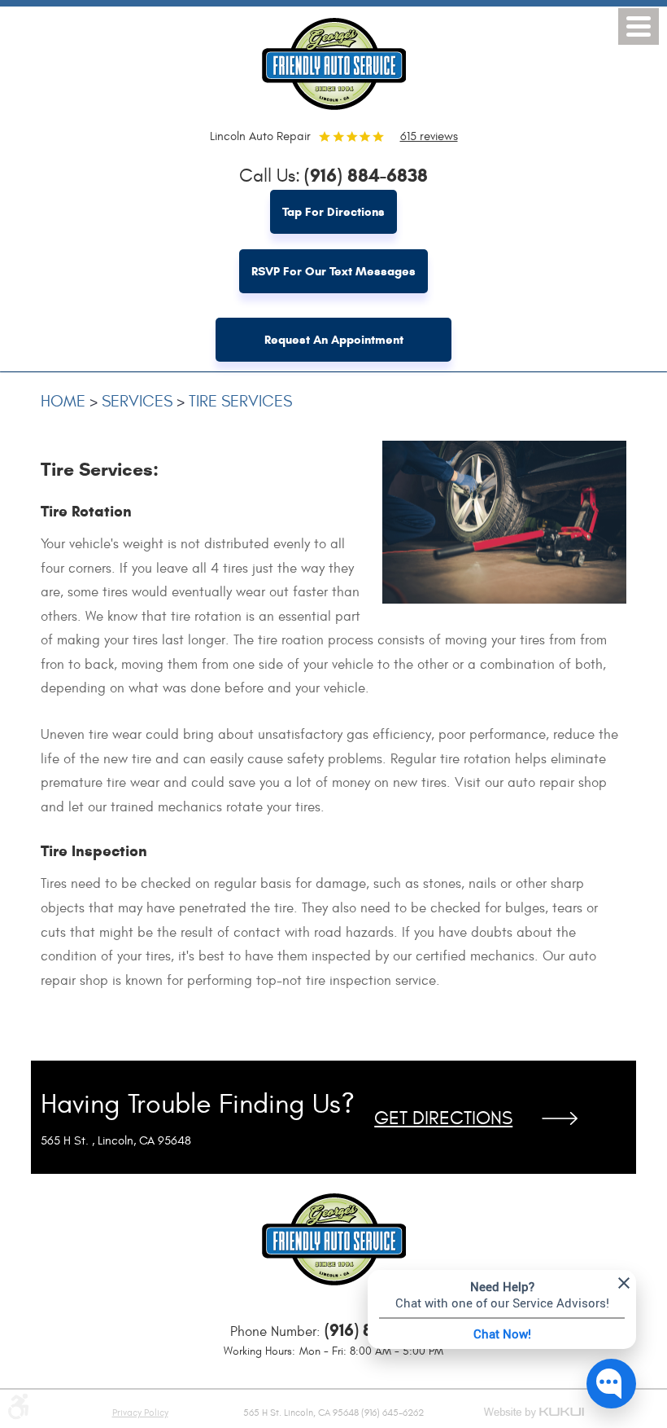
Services (137, 401)
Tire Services (240, 401)
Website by (535, 1414)
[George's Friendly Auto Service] (333, 59)
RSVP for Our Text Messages (333, 271)
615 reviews (429, 136)
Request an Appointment (333, 339)
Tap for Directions (333, 211)
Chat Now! (502, 1333)
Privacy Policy (140, 1412)
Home (63, 401)
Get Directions (443, 1118)
